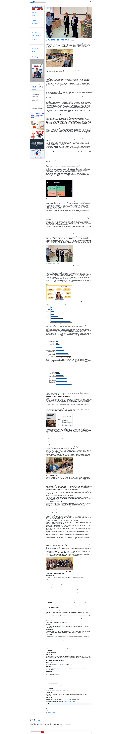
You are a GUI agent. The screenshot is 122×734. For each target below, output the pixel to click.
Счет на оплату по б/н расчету (41, 88)
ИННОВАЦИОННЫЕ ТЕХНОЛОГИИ (35, 39)
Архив (33, 80)
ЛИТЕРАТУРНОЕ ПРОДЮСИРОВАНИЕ (36, 42)
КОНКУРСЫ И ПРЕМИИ (36, 48)
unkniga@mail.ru (35, 721)
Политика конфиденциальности (34, 728)
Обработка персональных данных (35, 729)
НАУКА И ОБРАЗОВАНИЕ (36, 35)
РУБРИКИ (33, 732)
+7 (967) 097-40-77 (37, 720)
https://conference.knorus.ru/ (69, 701)
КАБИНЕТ (39, 732)
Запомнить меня (36, 102)
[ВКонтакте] (46, 703)
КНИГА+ (33, 18)
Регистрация (38, 105)
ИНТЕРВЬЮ (34, 15)
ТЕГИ (36, 732)
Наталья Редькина (51, 712)
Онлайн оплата (34, 89)
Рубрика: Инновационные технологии (57, 5)
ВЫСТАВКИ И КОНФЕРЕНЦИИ (37, 45)
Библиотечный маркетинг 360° (60, 39)
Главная (47, 5)
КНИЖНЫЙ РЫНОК (35, 23)
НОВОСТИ (34, 12)
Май (49, 710)
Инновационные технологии (54, 706)
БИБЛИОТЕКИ (34, 32)
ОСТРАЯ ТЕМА (34, 20)
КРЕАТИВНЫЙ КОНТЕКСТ (36, 54)
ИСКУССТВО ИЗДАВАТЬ (36, 26)
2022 (48, 708)
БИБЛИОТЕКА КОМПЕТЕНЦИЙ (35, 57)
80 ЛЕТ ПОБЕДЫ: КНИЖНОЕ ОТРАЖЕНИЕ (37, 29)
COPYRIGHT (34, 51)
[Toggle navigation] (90, 2)
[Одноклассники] (48, 703)
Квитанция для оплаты (34, 88)
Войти (33, 105)
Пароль (33, 98)
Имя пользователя (35, 94)
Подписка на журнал (37, 84)
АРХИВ (42, 732)
